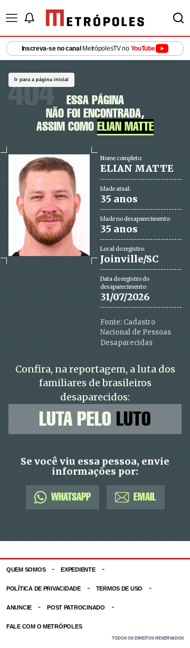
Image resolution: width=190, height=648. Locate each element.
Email (145, 497)
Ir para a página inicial (41, 79)
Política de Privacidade (43, 588)
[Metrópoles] (95, 17)
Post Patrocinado (76, 607)
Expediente (78, 569)
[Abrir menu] (11, 18)
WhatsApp (71, 497)
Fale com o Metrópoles (44, 626)
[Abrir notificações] (29, 18)
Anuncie (19, 607)
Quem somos (25, 569)
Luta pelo (95, 418)
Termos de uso (119, 588)
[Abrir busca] (178, 18)
